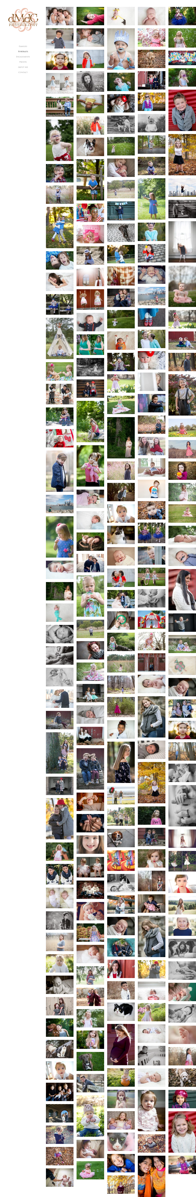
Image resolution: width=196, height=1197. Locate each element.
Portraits (23, 52)
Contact (23, 72)
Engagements (23, 57)
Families (23, 46)
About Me (23, 67)
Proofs (23, 62)
